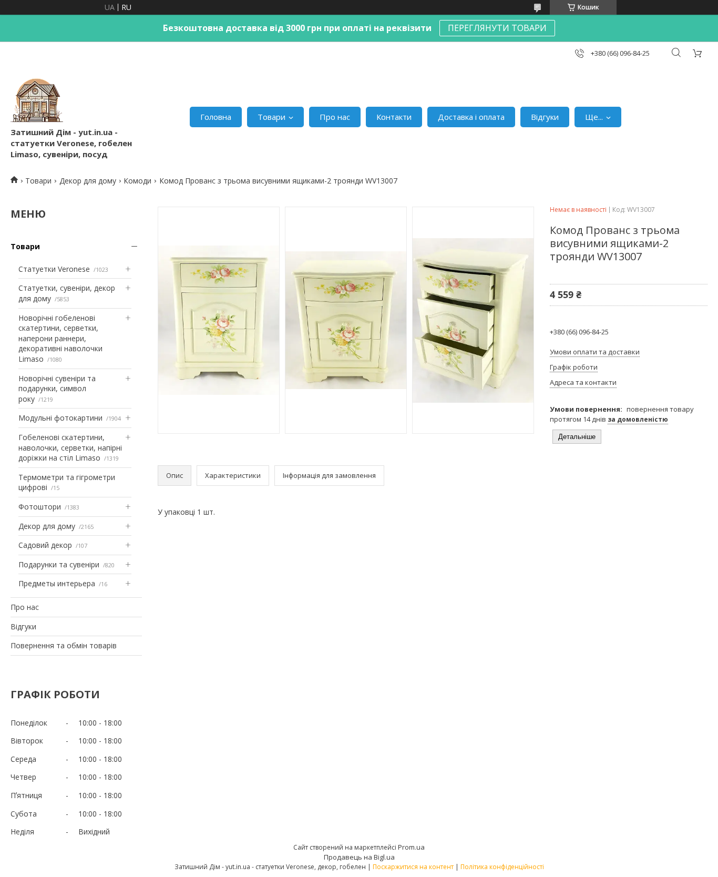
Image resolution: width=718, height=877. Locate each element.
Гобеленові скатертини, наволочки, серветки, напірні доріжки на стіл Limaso (70, 447)
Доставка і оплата (471, 116)
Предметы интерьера (56, 583)
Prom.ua (411, 847)
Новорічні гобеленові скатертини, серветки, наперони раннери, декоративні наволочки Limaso (60, 338)
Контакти (394, 116)
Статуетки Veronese (54, 269)
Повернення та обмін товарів (64, 645)
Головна (215, 116)
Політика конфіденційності (502, 866)
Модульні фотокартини (60, 418)
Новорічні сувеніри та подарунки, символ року (57, 388)
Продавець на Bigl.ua (359, 857)
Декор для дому (87, 181)
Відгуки (545, 116)
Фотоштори (39, 507)
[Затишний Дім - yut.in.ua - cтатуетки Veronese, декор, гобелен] (37, 100)
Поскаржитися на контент (413, 866)
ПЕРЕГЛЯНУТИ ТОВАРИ (497, 28)
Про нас (335, 116)
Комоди (137, 181)
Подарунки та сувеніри (58, 564)
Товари (271, 116)
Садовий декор (45, 545)
